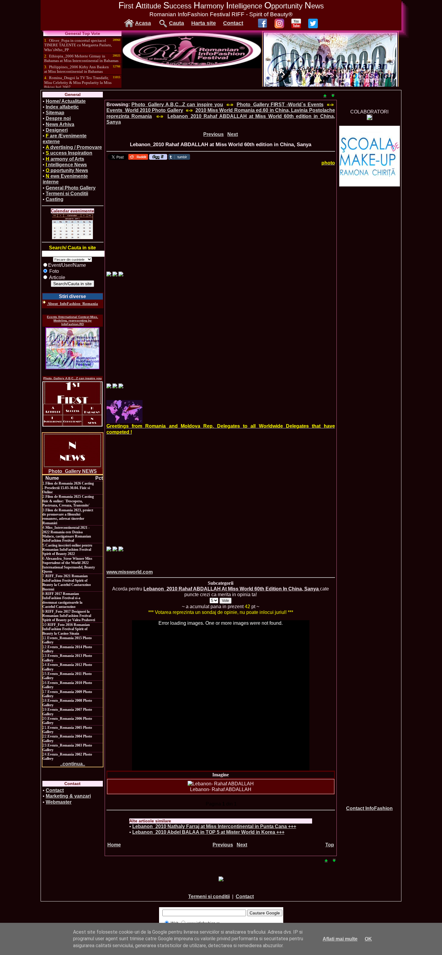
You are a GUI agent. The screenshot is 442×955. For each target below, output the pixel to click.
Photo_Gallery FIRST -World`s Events (280, 104)
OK (368, 938)
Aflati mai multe (340, 938)
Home (114, 844)
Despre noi (58, 118)
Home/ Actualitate (66, 101)
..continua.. (72, 763)
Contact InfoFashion (369, 808)
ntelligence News (66, 164)
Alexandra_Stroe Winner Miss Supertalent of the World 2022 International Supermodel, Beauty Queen (68, 565)
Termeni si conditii (209, 896)
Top (329, 844)
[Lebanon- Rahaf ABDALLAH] (221, 784)
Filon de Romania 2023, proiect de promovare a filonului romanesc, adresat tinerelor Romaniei (67, 516)
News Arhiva (60, 124)
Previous (213, 134)
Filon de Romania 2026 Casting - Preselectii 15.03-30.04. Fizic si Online (68, 487)
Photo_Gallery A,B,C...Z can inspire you (72, 378)
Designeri (57, 130)
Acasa (143, 23)
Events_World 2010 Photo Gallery (144, 110)
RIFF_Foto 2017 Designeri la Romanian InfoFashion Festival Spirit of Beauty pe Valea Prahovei (68, 615)
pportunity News (67, 170)
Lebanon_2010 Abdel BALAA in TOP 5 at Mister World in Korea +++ (208, 832)
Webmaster (59, 802)
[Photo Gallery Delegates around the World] (124, 411)
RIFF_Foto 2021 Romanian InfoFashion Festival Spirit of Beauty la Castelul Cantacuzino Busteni (66, 582)
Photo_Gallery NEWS (72, 471)
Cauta (176, 23)
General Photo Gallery (71, 187)
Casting (54, 199)
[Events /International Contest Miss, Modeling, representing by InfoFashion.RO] (72, 348)
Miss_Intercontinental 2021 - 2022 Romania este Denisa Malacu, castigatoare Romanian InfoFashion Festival (66, 534)
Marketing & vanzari (68, 796)
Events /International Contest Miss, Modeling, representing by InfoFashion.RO (72, 320)
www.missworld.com (129, 572)
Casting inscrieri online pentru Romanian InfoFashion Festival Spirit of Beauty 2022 (67, 549)
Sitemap (55, 112)
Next (232, 134)
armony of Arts (65, 159)
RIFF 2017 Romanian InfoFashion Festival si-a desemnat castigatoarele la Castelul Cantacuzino (62, 600)
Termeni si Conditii (67, 193)
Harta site (203, 23)
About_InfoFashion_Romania (72, 303)
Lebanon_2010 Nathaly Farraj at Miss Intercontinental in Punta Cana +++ (214, 826)
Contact (233, 23)
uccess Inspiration (69, 153)
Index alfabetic (62, 106)
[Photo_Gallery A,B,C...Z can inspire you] (72, 404)
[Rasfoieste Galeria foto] (192, 66)
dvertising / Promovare (74, 147)
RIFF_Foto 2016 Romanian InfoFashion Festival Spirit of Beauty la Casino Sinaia (66, 629)
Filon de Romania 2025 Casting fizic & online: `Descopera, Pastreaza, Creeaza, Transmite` (68, 500)
